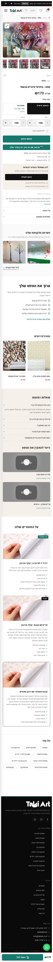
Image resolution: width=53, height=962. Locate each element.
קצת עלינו (41, 909)
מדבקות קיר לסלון (38, 852)
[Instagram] (41, 819)
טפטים (44, 747)
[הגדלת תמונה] (7, 26)
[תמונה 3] (24, 64)
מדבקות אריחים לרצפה (36, 865)
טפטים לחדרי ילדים (22, 754)
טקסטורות (10, 767)
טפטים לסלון (31, 747)
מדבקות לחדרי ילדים (37, 856)
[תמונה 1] (45, 64)
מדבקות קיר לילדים (19, 761)
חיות (44, 17)
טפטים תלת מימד (40, 767)
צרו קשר (42, 913)
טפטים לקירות (39, 833)
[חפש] (26, 10)
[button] (39, 252)
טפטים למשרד (42, 754)
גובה (22, 117)
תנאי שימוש (40, 890)
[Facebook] (47, 819)
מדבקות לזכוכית (39, 861)
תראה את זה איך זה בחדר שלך (26, 147)
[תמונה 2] (34, 64)
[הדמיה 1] (13, 64)
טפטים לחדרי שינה (40, 761)
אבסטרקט (24, 767)
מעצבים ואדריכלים (38, 904)
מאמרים (42, 886)
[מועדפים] (41, 10)
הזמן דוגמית (26, 177)
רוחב (46, 117)
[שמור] (5, 76)
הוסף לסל (20, 957)
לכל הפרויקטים (12, 267)
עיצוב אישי (41, 870)
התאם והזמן (26, 138)
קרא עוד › (46, 204)
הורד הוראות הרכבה (43, 478)
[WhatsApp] (35, 819)
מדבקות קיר (15, 747)
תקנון (43, 899)
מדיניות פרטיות (39, 895)
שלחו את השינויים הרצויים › (38, 319)
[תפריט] (6, 11)
